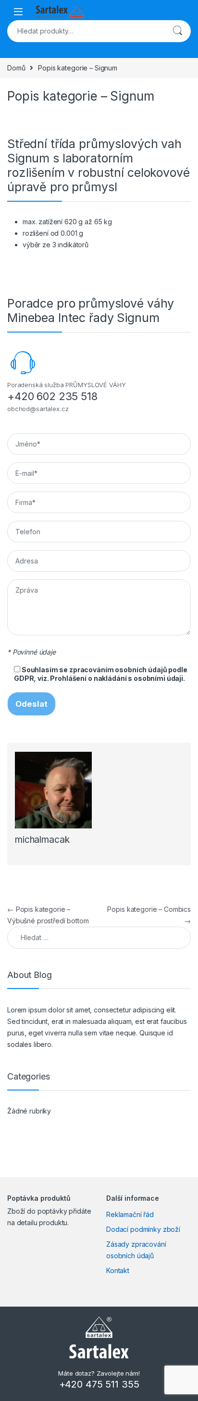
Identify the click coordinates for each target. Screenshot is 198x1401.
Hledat (177, 31)
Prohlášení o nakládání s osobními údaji (116, 678)
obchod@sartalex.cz (37, 409)
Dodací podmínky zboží (143, 1229)
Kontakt (117, 1270)
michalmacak (42, 839)
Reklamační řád (130, 1214)
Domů (16, 68)
